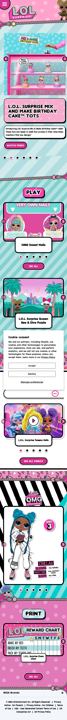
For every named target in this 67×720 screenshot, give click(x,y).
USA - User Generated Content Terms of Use (35, 707)
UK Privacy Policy (42, 710)
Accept (32, 365)
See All (33, 264)
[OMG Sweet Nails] (33, 227)
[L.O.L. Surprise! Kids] (22, 13)
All (55, 392)
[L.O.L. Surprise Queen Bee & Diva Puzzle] (33, 302)
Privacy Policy (48, 357)
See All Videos (33, 459)
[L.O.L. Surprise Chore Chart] (33, 642)
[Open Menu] (5, 5)
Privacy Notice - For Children (40, 703)
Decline (32, 373)
